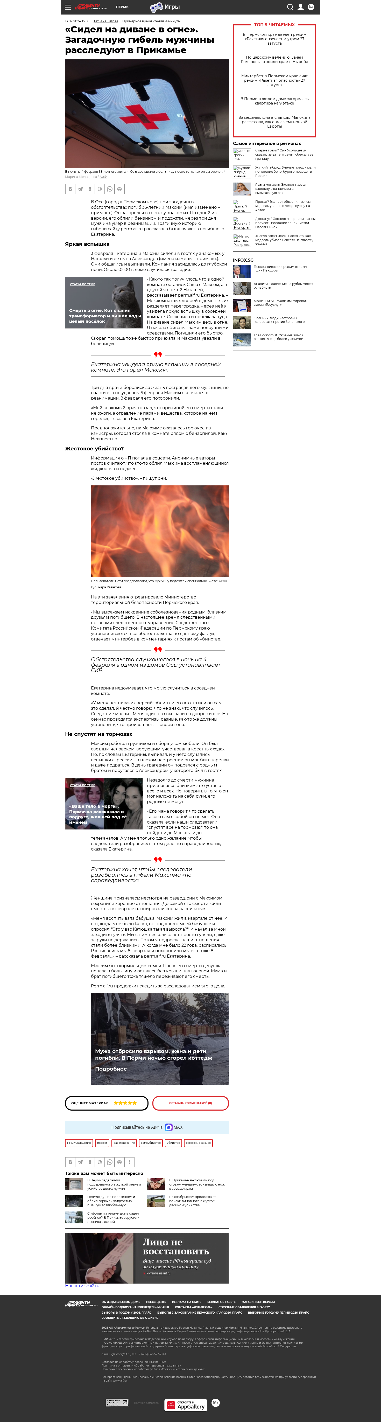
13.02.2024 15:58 (77, 21)
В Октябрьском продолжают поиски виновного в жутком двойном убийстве (192, 1201)
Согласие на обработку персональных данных (134, 1362)
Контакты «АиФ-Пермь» (194, 1307)
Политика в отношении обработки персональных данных (141, 1365)
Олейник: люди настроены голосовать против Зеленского (279, 320)
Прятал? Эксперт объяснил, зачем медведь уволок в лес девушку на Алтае (283, 206)
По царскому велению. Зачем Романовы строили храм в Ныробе (274, 59)
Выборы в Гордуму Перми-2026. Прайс (278, 1312)
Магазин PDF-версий (258, 1302)
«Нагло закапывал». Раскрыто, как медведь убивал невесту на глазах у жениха (284, 240)
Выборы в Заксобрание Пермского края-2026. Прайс (199, 1312)
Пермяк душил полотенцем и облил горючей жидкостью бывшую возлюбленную (111, 1201)
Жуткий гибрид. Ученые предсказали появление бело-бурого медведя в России (285, 171)
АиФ (103, 177)
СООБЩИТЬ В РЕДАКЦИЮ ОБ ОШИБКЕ (130, 1318)
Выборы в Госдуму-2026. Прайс (126, 1312)
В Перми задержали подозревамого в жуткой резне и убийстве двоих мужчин (114, 1184)
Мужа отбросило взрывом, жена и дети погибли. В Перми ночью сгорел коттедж (153, 1054)
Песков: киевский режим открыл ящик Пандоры (280, 268)
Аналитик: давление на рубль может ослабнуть (283, 285)
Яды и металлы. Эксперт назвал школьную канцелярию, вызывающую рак (280, 189)
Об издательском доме (121, 1302)
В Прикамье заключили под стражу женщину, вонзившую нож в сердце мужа (197, 1184)
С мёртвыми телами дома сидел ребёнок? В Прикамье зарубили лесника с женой (113, 1217)
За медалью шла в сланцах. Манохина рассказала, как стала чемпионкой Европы (275, 122)
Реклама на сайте (186, 1302)
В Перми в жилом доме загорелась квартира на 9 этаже (275, 101)
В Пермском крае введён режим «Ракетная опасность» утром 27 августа (274, 39)
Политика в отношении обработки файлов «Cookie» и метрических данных (153, 1369)
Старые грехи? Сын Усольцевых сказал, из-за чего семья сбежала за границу (284, 154)
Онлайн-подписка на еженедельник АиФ (135, 1307)
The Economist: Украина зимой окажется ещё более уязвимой (279, 337)
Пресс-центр (156, 1302)
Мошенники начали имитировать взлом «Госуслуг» (281, 302)
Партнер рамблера (146, 1402)
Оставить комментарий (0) (190, 1103)
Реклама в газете (221, 1302)
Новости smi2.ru (82, 1285)
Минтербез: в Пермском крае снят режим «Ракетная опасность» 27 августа (274, 80)
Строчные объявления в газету (244, 1307)
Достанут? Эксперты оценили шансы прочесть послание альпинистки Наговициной (285, 223)
